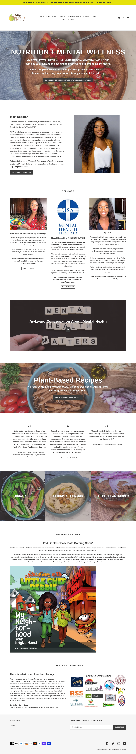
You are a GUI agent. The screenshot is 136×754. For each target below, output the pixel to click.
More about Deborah (21, 172)
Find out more (28, 268)
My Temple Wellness (108, 749)
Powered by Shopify (120, 749)
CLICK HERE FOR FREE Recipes (68, 397)
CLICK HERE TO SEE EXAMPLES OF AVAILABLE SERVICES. (68, 80)
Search (12, 725)
